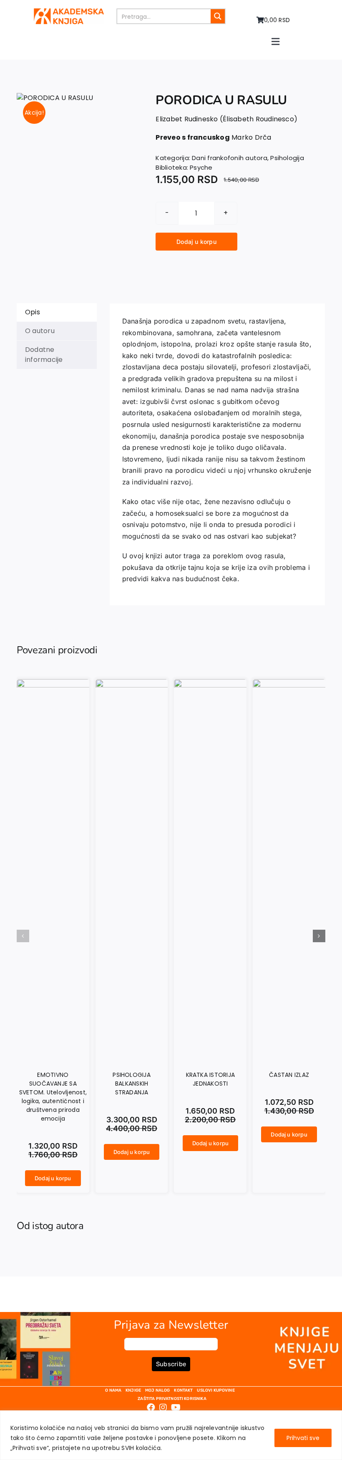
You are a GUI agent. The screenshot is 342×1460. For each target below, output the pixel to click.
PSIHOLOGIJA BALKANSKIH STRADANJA (132, 1083)
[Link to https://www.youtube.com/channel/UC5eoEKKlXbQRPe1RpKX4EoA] (176, 1407)
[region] (171, 1435)
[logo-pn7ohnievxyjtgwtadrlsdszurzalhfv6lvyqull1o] (68, 11)
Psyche (201, 167)
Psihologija (287, 157)
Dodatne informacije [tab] (44, 354)
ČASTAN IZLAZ (289, 1075)
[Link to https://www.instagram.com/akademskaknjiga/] (163, 1407)
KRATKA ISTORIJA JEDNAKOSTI (210, 1079)
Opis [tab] (32, 312)
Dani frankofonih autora (229, 157)
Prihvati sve (303, 1438)
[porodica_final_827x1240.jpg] (55, 98)
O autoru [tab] (40, 331)
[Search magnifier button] (218, 16)
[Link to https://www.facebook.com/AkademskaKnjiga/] (151, 1407)
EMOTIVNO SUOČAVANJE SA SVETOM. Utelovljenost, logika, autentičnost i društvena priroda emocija (53, 1097)
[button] (23, 936)
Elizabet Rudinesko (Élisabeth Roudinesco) (226, 119)
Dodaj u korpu (196, 241)
